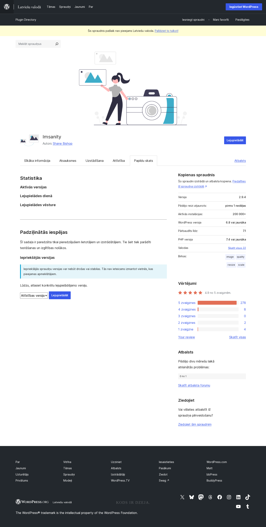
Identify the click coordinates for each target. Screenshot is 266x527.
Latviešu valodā (62, 502)
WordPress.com (217, 462)
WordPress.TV (120, 480)
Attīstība (119, 161)
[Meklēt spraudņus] (57, 44)
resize (231, 264)
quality (240, 256)
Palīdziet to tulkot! (166, 30)
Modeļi (67, 480)
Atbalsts (240, 161)
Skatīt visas (237, 337)
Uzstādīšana (94, 161)
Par (18, 462)
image (230, 256)
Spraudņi (69, 474)
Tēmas (67, 468)
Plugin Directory (26, 19)
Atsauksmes (67, 161)
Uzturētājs (22, 474)
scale (241, 264)
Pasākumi (165, 468)
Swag (164, 480)
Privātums (22, 480)
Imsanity (52, 137)
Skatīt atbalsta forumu (194, 385)
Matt (209, 468)
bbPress (212, 474)
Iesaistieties (166, 462)
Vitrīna (67, 462)
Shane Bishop (62, 143)
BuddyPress (214, 480)
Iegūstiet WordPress (243, 6)
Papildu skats (143, 161)
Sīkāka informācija (37, 161)
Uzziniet (116, 462)
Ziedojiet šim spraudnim (194, 424)
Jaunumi (21, 468)
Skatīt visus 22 (237, 247)
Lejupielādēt (235, 140)
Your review (186, 337)
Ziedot (163, 474)
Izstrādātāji (118, 474)
